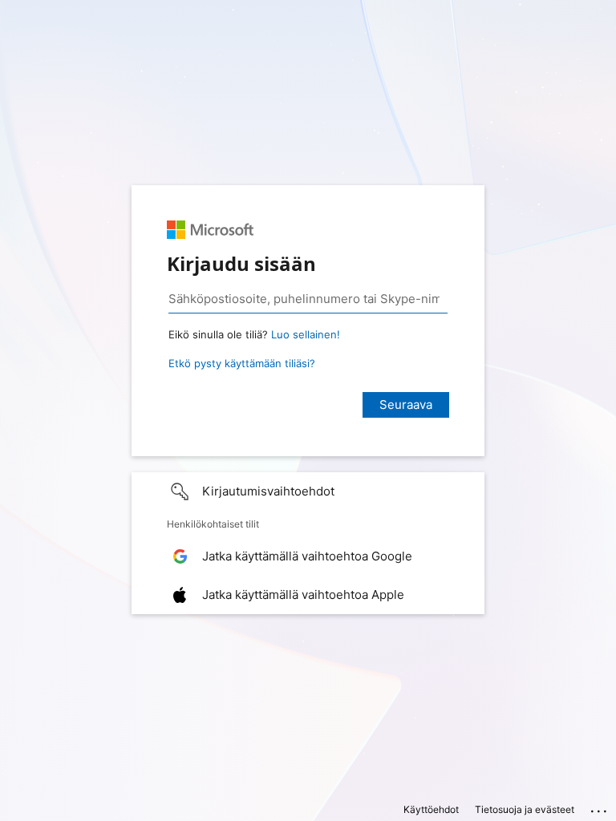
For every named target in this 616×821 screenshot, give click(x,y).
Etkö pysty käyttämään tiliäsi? (241, 363)
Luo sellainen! (305, 334)
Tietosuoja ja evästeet (524, 809)
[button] (308, 491)
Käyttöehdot (431, 809)
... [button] (600, 807)
